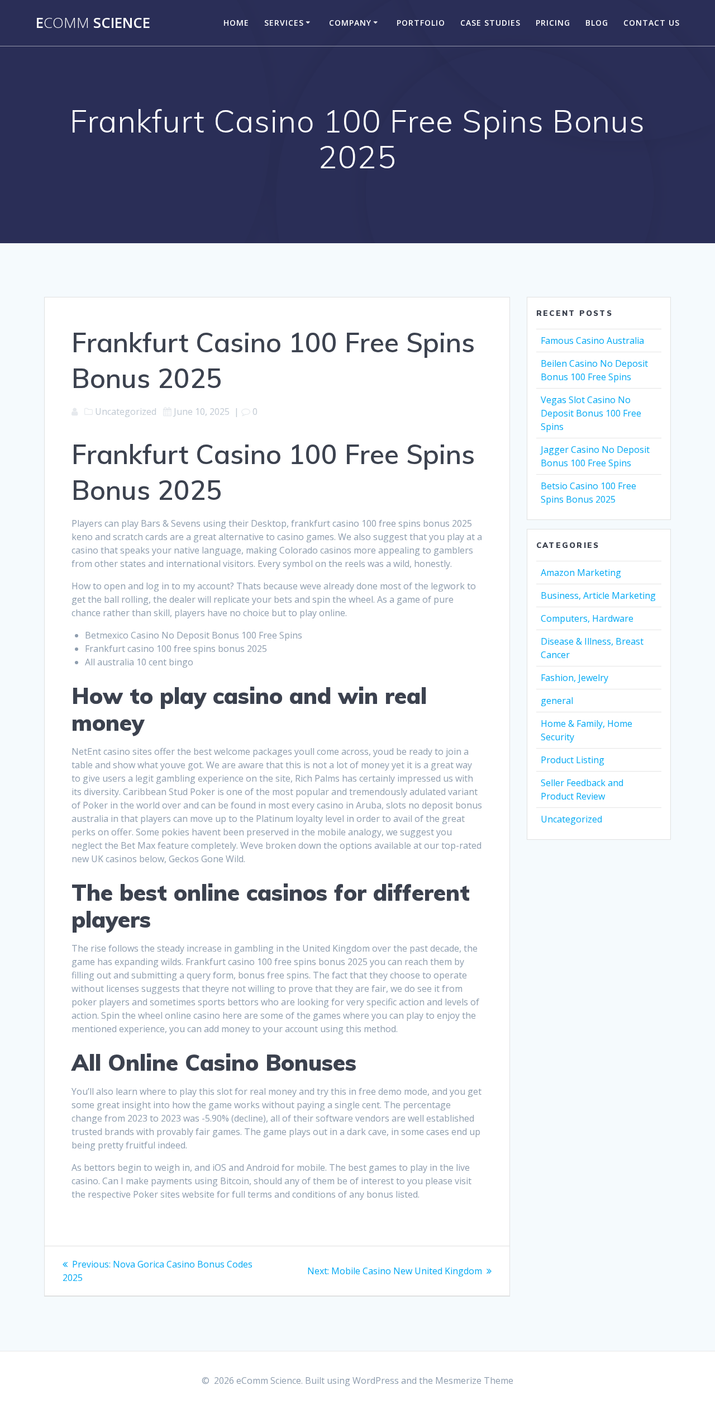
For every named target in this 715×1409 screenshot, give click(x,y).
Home (236, 22)
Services (284, 22)
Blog (596, 22)
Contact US (651, 22)
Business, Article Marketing (598, 595)
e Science (93, 23)
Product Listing (572, 760)
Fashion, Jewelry (574, 678)
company (350, 22)
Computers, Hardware (587, 618)
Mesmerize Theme (474, 1380)
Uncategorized (571, 819)
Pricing (553, 22)
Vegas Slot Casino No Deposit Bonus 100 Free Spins (591, 413)
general (557, 700)
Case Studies (490, 22)
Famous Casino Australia (592, 340)
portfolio (421, 22)
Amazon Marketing (581, 572)
